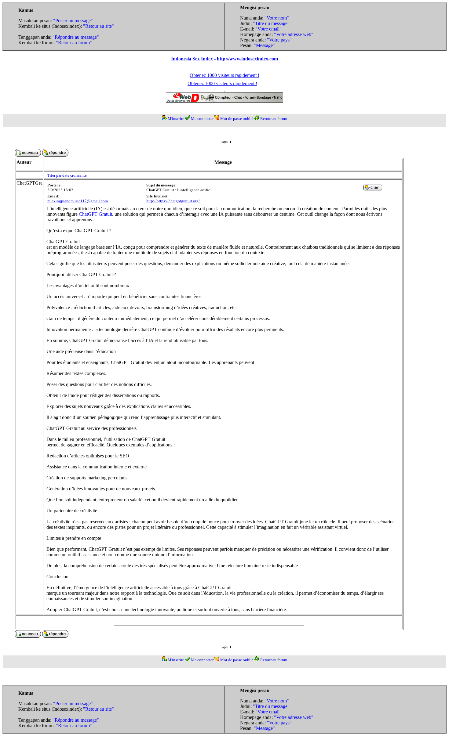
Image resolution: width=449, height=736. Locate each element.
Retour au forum (273, 118)
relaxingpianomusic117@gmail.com (77, 201)
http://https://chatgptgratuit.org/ (173, 201)
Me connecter (202, 118)
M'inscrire (176, 118)
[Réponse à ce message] (372, 188)
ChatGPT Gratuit (95, 214)
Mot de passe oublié (237, 118)
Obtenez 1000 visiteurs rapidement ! (224, 75)
